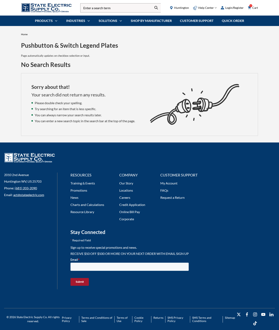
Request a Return (172, 197)
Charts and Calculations (87, 205)
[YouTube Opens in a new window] (263, 314)
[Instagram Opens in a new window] (255, 314)
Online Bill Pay (129, 212)
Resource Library (82, 212)
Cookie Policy (138, 319)
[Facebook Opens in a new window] (247, 314)
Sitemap (230, 317)
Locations (126, 190)
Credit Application (132, 205)
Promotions (78, 190)
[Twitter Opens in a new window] (239, 314)
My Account (168, 183)
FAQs (164, 190)
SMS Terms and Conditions (201, 319)
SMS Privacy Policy (175, 319)
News (74, 197)
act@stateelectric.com (28, 195)
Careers (124, 197)
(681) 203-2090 (26, 188)
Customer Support (197, 21)
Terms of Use (122, 319)
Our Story (126, 183)
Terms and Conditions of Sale (96, 319)
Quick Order (233, 21)
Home (24, 34)
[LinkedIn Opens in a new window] (271, 314)
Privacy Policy (66, 319)
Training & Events (82, 183)
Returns (158, 317)
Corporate (126, 219)
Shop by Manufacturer (151, 21)
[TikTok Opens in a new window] (255, 323)
